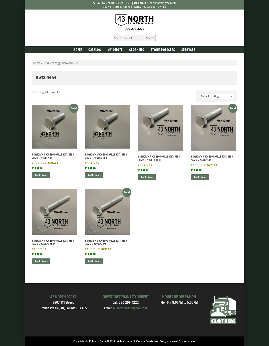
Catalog (94, 50)
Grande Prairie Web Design (152, 341)
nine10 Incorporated (184, 341)
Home (77, 50)
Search (150, 38)
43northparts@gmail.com (162, 3)
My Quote (115, 50)
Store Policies (163, 50)
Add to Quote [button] (41, 175)
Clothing (136, 50)
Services (188, 50)
